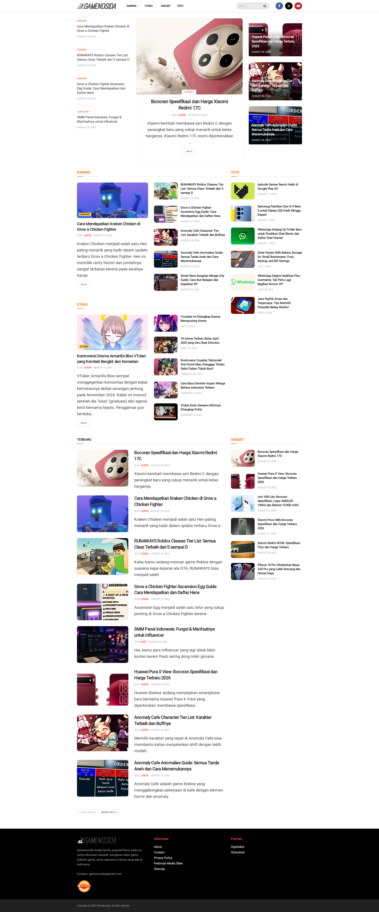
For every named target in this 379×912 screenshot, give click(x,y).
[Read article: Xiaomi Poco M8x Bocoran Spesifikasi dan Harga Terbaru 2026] (243, 526)
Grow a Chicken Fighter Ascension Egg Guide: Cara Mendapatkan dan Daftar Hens (101, 88)
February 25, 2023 (191, 374)
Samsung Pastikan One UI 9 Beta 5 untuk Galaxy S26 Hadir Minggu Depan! (279, 210)
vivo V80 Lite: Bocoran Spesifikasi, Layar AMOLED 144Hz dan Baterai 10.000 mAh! (278, 501)
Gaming (131, 5)
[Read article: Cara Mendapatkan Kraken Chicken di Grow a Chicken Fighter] (112, 200)
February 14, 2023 (191, 393)
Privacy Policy (163, 858)
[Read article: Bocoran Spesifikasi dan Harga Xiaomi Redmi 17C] (189, 56)
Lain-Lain (83, 111)
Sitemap (159, 869)
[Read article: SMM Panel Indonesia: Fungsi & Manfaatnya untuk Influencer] (102, 644)
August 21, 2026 (267, 533)
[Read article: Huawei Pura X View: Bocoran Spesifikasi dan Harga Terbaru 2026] (102, 687)
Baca (189, 151)
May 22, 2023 (188, 326)
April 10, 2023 (189, 348)
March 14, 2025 (103, 367)
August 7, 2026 (266, 220)
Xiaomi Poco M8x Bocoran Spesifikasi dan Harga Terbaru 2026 (277, 524)
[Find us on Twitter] (289, 6)
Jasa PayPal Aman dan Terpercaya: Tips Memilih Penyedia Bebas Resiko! (274, 303)
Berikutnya (108, 812)
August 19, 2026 (267, 578)
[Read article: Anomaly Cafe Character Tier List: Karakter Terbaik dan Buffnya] (166, 237)
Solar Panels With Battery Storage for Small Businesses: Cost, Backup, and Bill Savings (280, 257)
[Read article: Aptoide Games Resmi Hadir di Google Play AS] (243, 191)
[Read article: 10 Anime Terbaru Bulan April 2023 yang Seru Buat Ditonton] (166, 345)
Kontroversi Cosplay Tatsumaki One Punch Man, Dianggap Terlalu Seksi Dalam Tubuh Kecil (202, 364)
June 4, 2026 (265, 312)
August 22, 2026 (190, 289)
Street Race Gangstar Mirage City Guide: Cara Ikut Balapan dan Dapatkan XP (202, 280)
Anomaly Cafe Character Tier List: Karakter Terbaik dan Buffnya (272, 85)
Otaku (149, 5)
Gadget (166, 5)
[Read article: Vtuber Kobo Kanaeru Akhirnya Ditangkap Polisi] (166, 411)
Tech (180, 5)
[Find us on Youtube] (298, 6)
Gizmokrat (238, 852)
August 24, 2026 (261, 52)
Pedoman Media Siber (168, 863)
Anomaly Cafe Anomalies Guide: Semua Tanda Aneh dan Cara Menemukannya (274, 129)
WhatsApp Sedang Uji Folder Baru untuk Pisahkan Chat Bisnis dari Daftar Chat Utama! (280, 234)
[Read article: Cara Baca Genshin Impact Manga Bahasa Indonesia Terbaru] (166, 389)
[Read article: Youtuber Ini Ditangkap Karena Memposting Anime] (166, 323)
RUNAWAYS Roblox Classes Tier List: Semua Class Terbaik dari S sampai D (202, 189)
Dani (143, 641)
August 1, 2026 (266, 243)
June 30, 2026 (266, 289)
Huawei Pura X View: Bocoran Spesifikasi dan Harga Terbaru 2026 (273, 41)
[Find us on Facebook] (279, 6)
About (158, 847)
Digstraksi (237, 847)
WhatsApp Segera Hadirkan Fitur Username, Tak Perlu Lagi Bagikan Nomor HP (279, 280)
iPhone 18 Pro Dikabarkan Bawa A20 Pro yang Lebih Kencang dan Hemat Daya (279, 569)
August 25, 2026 (197, 115)
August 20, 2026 (267, 552)
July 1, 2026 (264, 266)
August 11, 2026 (267, 194)
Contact (159, 852)
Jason (182, 115)
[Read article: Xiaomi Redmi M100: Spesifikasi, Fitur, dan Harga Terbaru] (243, 549)
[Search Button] (265, 5)
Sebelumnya (88, 812)
